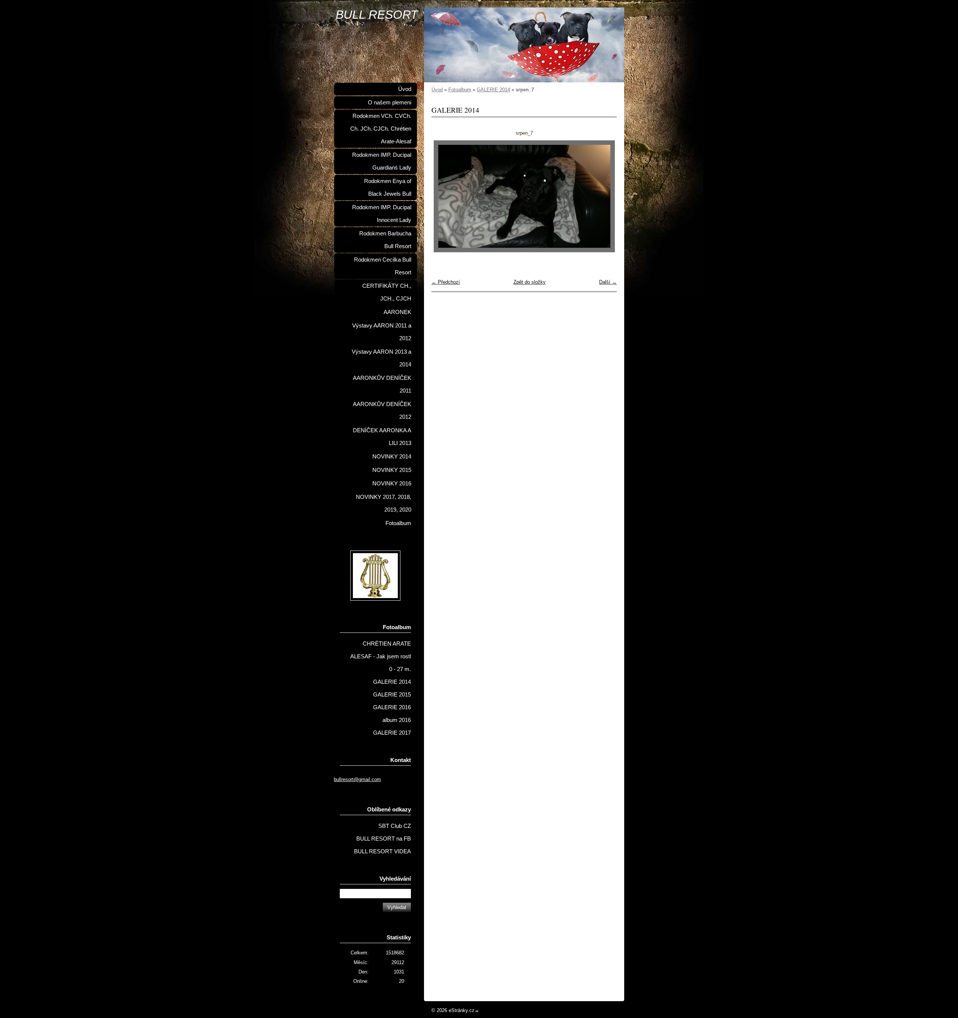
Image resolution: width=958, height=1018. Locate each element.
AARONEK (397, 312)
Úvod (437, 89)
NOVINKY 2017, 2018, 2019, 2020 (383, 503)
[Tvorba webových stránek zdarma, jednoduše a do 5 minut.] (477, 1011)
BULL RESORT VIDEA (382, 851)
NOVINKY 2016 (391, 484)
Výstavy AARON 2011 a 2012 (381, 332)
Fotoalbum (459, 89)
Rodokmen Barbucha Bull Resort (385, 240)
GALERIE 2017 (392, 733)
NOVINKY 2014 (391, 457)
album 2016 (396, 720)
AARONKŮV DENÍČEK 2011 (382, 384)
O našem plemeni (389, 103)
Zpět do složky (529, 282)
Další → (608, 282)
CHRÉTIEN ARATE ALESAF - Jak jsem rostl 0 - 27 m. (380, 656)
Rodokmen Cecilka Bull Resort (382, 266)
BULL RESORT (377, 14)
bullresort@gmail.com (357, 779)
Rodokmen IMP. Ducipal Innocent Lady (381, 213)
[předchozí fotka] (443, 196)
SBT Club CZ (394, 826)
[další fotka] (604, 196)
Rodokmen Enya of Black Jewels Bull (387, 187)
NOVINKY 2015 (391, 470)
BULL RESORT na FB (383, 839)
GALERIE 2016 (392, 707)
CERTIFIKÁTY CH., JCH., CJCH (386, 292)
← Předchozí (445, 282)
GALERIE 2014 (493, 89)
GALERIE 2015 (392, 695)
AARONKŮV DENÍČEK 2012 (382, 410)
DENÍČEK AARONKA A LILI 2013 (382, 436)
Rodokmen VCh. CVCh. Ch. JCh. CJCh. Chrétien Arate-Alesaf (380, 128)
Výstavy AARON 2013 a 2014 (381, 358)
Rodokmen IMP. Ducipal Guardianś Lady (381, 161)
